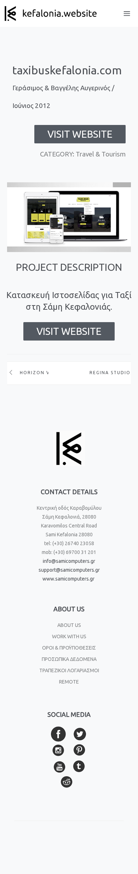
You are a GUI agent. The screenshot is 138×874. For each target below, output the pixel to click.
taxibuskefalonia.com (67, 70)
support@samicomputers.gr (69, 570)
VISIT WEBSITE (80, 133)
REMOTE (69, 682)
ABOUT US (69, 625)
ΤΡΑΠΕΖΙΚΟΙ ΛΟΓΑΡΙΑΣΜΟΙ (69, 670)
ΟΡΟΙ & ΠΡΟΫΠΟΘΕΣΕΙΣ (69, 648)
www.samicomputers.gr (68, 579)
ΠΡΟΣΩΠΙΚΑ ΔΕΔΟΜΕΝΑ (69, 659)
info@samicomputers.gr (69, 561)
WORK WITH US (69, 636)
